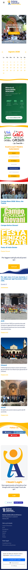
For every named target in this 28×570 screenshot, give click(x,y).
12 (10, 65)
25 (7, 70)
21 (17, 67)
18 (7, 67)
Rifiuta (15, 566)
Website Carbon (18, 502)
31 (3, 73)
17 (3, 67)
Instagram (20, 432)
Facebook (9, 432)
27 (14, 70)
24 (3, 70)
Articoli (14, 267)
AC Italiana (13, 160)
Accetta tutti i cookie (15, 560)
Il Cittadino (14, 176)
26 (10, 70)
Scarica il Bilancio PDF (14, 117)
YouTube (15, 435)
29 (21, 70)
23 (24, 67)
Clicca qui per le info (14, 35)
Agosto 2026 (14, 52)
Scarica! (14, 153)
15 (21, 65)
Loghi (14, 495)
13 (14, 65)
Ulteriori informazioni (15, 555)
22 (21, 67)
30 (24, 70)
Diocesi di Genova (14, 168)
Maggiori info (4, 332)
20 (14, 67)
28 (17, 70)
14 (17, 65)
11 (7, 65)
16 (24, 65)
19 (10, 67)
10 (3, 65)
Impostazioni (15, 563)
